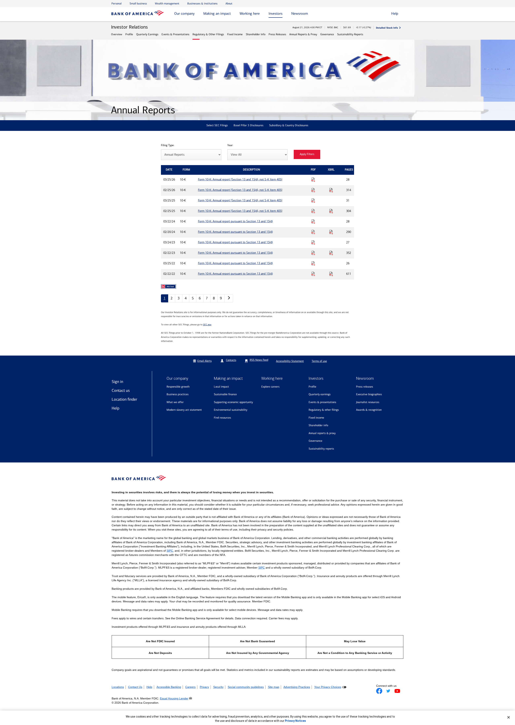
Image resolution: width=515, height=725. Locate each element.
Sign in (117, 381)
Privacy (204, 687)
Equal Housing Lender (174, 698)
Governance (327, 34)
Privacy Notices (295, 720)
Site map (273, 687)
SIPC (170, 550)
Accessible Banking (169, 687)
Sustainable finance (225, 394)
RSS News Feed (259, 360)
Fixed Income (235, 34)
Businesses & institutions (202, 3)
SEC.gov (207, 324)
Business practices (177, 394)
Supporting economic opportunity (233, 402)
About (229, 3)
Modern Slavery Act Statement (184, 410)
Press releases (364, 386)
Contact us (121, 390)
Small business (138, 3)
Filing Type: (167, 145)
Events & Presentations (175, 34)
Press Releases (277, 34)
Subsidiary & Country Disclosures (288, 125)
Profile (129, 34)
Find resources (222, 417)
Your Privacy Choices (327, 687)
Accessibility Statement (290, 361)
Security (218, 687)
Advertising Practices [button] (296, 687)
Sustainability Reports (350, 34)
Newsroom (299, 13)
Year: (230, 145)
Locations (118, 687)
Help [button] (394, 13)
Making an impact (217, 13)
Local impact (221, 386)
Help (115, 408)
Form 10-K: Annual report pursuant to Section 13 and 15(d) (235, 221)
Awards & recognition (369, 410)
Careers (190, 687)
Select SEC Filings (217, 125)
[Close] (508, 717)
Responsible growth (178, 386)
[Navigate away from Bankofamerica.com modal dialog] (379, 691)
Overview (116, 34)
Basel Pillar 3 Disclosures (248, 125)
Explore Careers (270, 386)
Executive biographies (369, 394)
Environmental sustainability (230, 410)
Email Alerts (204, 361)
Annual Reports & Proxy (303, 34)
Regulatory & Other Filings (208, 34)
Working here (250, 13)
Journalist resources (367, 402)
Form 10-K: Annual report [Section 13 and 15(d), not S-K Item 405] (240, 179)
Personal (116, 3)
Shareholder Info (255, 34)
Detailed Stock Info (387, 27)
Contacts (231, 360)
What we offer (175, 402)
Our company (184, 13)
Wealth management (167, 3)
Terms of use (319, 361)
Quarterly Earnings (147, 34)
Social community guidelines (246, 687)
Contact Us (135, 687)
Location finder (124, 399)
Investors (275, 13)
